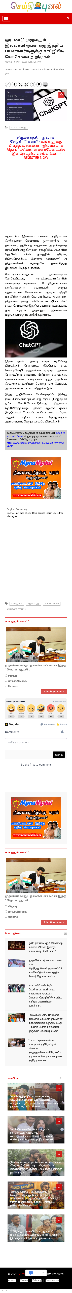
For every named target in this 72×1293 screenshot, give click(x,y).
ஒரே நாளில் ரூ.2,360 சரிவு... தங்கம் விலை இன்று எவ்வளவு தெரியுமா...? (45, 947)
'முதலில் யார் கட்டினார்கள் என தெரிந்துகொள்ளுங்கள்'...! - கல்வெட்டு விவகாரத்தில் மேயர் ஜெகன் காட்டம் (45, 968)
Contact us (52, 1280)
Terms (24, 1280)
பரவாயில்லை (17, 681)
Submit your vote (54, 691)
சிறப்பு (12, 676)
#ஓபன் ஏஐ (34, 604)
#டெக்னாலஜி (18, 128)
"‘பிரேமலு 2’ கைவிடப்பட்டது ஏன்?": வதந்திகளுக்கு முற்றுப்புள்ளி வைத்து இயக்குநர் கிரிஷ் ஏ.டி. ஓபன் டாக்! (34, 1235)
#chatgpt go (52, 604)
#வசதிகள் (17, 604)
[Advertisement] (36, 196)
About (12, 1280)
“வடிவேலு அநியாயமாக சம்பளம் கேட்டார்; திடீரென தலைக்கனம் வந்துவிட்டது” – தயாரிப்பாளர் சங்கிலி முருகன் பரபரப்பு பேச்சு (45, 1023)
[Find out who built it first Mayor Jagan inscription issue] (16, 963)
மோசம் (13, 686)
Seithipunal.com (28, 1274)
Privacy (36, 1280)
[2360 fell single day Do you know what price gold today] (16, 945)
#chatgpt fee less (16, 609)
